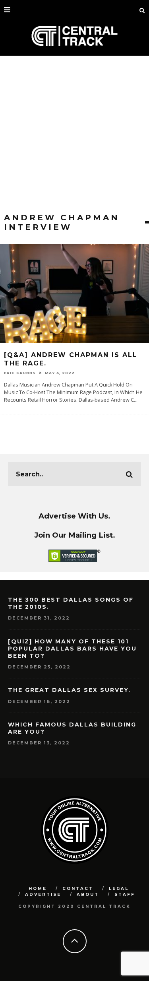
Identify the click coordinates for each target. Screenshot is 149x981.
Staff (124, 894)
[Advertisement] (74, 134)
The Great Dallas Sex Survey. (69, 689)
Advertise (43, 894)
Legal (119, 888)
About (88, 894)
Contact (77, 888)
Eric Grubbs (20, 373)
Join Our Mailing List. (74, 535)
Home (38, 888)
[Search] (142, 10)
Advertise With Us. (74, 516)
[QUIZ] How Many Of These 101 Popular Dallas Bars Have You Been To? (72, 648)
